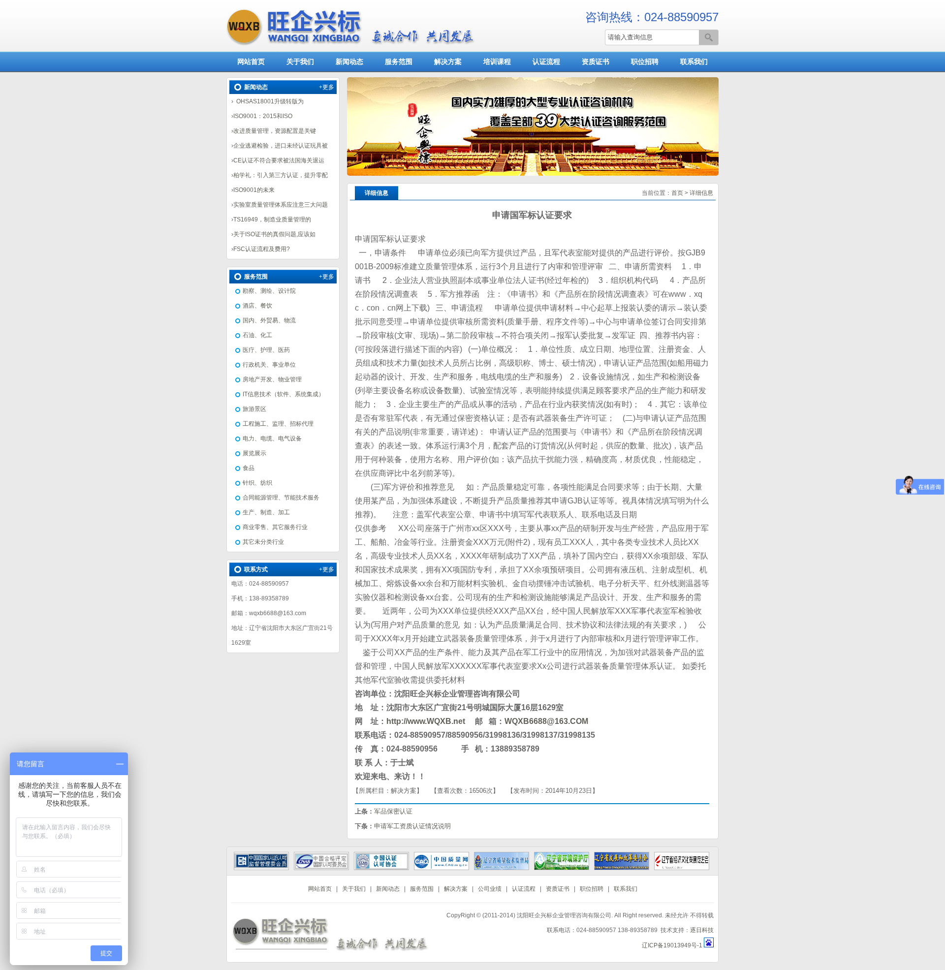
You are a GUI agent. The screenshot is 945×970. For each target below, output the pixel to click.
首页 (677, 192)
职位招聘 (645, 61)
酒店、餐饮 (257, 305)
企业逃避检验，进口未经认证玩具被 (280, 145)
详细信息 (701, 192)
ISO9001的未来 (254, 190)
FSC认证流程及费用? (261, 249)
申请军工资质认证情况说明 (412, 826)
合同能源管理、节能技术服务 (281, 497)
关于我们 (300, 61)
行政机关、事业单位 (269, 364)
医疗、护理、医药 (266, 349)
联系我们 (694, 61)
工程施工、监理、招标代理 (278, 423)
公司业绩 (490, 888)
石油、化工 (257, 335)
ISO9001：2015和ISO (262, 116)
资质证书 (595, 61)
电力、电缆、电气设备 (272, 438)
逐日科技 (702, 930)
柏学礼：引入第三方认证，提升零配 (280, 175)
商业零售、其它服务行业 (275, 527)
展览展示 (254, 453)
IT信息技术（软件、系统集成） (283, 394)
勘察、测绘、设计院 (269, 290)
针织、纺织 (257, 482)
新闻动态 (349, 61)
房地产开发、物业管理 (272, 379)
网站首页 (251, 61)
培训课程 (497, 61)
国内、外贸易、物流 (269, 320)
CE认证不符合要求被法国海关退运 (278, 160)
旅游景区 (254, 409)
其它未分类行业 (263, 541)
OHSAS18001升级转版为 (268, 101)
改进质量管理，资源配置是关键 (274, 130)
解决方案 (448, 61)
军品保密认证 (393, 811)
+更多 (326, 87)
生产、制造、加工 (266, 512)
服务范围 (398, 61)
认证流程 (546, 61)
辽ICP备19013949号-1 (672, 945)
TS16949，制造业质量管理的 (272, 219)
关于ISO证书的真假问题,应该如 (274, 234)
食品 (248, 468)
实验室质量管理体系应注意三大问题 (280, 204)
